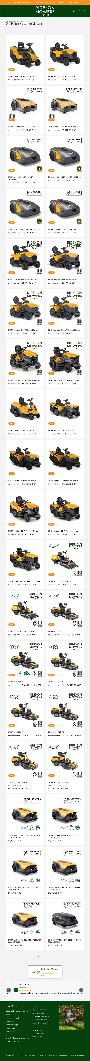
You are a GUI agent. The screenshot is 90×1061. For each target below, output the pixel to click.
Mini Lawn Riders (39, 1009)
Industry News (38, 1033)
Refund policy (52, 1055)
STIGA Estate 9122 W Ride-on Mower (63, 531)
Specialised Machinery (42, 1023)
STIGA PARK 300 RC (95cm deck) (61, 581)
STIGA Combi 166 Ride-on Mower (22, 77)
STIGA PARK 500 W (16, 682)
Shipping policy (64, 1055)
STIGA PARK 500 (54, 632)
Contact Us (37, 1036)
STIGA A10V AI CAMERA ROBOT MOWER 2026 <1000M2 (24, 889)
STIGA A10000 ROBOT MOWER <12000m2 (20, 178)
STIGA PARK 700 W (15, 732)
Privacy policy (41, 1055)
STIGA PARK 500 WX (56, 682)
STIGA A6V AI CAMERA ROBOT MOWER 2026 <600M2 (24, 836)
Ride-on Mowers (17, 1056)
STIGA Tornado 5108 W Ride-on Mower (64, 330)
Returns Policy (38, 1030)
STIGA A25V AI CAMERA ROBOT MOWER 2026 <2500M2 (24, 941)
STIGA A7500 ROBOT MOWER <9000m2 (64, 229)
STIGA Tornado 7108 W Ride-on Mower (24, 380)
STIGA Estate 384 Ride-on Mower (62, 430)
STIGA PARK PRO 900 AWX (59, 782)
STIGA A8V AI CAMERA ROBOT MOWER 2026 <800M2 (64, 836)
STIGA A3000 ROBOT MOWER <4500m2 (64, 177)
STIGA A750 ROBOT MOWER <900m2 (23, 127)
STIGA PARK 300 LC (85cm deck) (21, 632)
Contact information (77, 1055)
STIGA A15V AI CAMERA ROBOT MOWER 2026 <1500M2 (64, 889)
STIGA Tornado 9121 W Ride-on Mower (63, 380)
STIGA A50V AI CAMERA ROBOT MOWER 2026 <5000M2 (64, 941)
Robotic (35, 1006)
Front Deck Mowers (40, 1016)
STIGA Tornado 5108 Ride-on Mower (23, 330)
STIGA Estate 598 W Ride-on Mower (63, 481)
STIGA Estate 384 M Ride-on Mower (63, 77)
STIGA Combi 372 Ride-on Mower (22, 430)
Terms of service (30, 1055)
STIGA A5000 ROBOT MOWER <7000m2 (24, 229)
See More (23, 998)
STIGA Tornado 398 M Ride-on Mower (23, 280)
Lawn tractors (38, 1013)
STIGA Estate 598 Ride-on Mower (22, 481)
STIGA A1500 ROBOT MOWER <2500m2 (64, 127)
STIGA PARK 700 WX (56, 732)
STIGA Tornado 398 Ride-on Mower (62, 280)
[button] (5, 11)
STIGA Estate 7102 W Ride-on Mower (23, 531)
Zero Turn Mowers (40, 1019)
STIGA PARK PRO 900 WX (18, 782)
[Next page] (51, 957)
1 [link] (38, 957)
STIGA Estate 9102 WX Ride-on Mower (24, 581)
